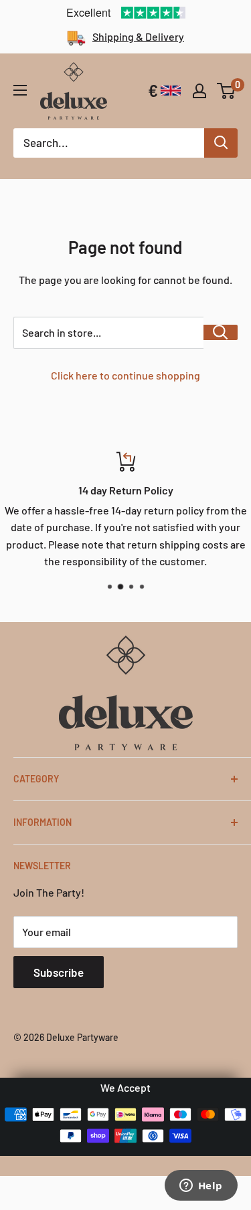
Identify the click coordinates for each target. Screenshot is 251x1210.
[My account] (199, 91)
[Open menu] (20, 90)
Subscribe (58, 972)
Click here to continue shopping (125, 375)
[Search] (221, 143)
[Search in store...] (220, 332)
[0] (226, 91)
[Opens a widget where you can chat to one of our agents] (201, 1186)
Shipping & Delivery (138, 36)
